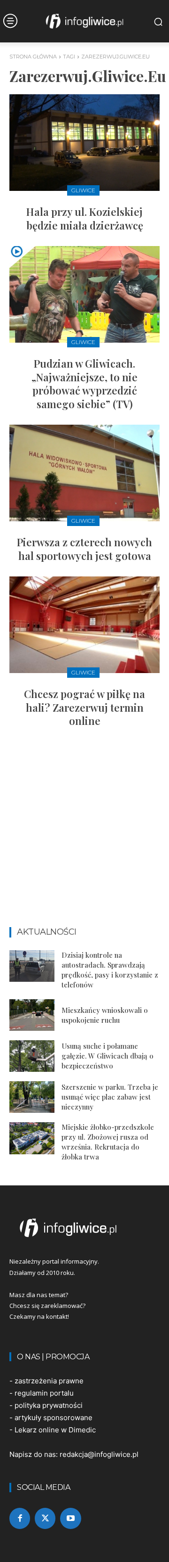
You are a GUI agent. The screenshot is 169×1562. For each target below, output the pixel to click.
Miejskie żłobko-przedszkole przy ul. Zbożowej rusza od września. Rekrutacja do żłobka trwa (107, 1141)
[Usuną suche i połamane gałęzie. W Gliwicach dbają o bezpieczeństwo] (31, 1056)
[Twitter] (45, 1518)
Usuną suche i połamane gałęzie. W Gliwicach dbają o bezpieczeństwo (107, 1055)
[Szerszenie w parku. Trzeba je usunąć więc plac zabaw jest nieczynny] (31, 1097)
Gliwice (83, 190)
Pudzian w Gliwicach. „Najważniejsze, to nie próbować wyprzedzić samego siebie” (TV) (84, 383)
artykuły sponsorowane (53, 1417)
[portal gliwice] (84, 1227)
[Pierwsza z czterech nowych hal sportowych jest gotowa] (84, 473)
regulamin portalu (44, 1393)
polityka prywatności (49, 1405)
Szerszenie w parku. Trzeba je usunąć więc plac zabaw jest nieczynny (109, 1096)
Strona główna (33, 56)
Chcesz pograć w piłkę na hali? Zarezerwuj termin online (84, 707)
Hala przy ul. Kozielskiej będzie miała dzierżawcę (84, 218)
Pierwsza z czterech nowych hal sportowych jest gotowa (84, 549)
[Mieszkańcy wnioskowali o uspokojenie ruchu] (31, 1015)
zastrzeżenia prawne (49, 1380)
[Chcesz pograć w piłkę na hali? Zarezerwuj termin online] (84, 624)
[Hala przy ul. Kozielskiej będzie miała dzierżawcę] (84, 142)
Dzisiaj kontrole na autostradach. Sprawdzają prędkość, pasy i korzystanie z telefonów (109, 969)
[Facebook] (19, 1518)
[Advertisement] (84, 831)
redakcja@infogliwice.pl (99, 1454)
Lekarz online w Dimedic (55, 1429)
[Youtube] (70, 1518)
